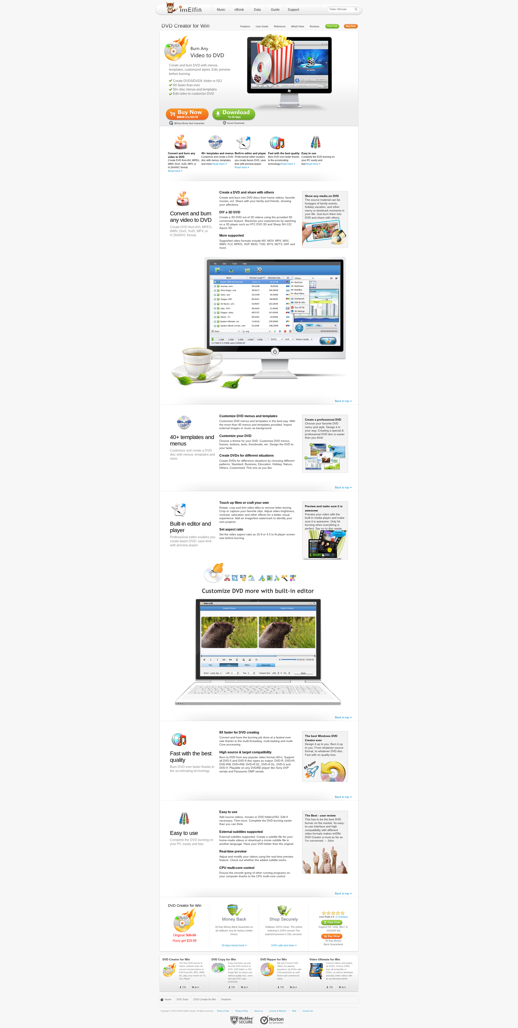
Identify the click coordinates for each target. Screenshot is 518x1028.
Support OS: (325, 927)
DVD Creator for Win (205, 999)
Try (183, 987)
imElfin (184, 8)
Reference (280, 26)
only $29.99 (187, 117)
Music (221, 9)
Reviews (314, 26)
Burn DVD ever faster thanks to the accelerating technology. (283, 158)
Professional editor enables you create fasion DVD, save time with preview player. (250, 160)
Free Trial (332, 26)
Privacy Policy (241, 1011)
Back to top (342, 401)
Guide (275, 9)
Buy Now (351, 26)
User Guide (262, 26)
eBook (239, 9)
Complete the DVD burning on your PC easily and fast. (318, 158)
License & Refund (277, 1011)
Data (257, 9)
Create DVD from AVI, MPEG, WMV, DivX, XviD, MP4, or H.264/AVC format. (184, 162)
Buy (196, 987)
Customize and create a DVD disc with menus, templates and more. (217, 158)
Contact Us (308, 1011)
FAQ (294, 1011)
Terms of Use (223, 1011)
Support (293, 9)
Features (245, 26)
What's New (297, 26)
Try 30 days (234, 117)
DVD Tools (182, 999)
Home (168, 999)
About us (258, 1011)
